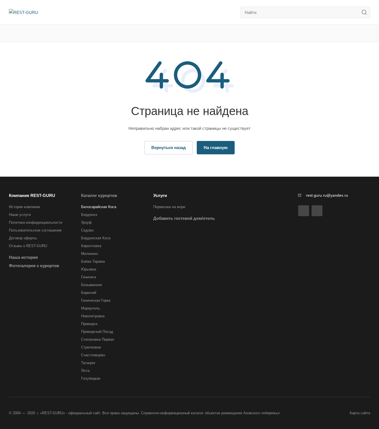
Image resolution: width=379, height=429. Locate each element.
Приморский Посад (97, 332)
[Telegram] (317, 210)
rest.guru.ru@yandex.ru (327, 195)
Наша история (23, 257)
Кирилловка (91, 246)
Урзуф (86, 222)
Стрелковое (91, 347)
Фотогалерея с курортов (34, 265)
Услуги (160, 195)
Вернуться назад (168, 147)
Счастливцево (93, 355)
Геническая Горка (95, 300)
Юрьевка (88, 269)
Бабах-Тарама (93, 261)
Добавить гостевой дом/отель (184, 218)
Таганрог (88, 363)
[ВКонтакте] (303, 210)
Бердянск (89, 215)
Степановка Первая (97, 339)
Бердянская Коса (95, 238)
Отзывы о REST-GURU (28, 246)
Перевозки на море (169, 207)
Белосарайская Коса (98, 207)
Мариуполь (90, 308)
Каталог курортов (99, 195)
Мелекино (89, 254)
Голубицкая (90, 378)
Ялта (85, 371)
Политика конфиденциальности (35, 222)
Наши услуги (20, 215)
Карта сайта (360, 413)
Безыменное (91, 285)
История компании (24, 207)
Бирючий (88, 293)
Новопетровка (93, 316)
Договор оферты (23, 238)
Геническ (88, 277)
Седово (87, 230)
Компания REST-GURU (32, 195)
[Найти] (365, 12)
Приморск (89, 324)
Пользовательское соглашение (35, 230)
